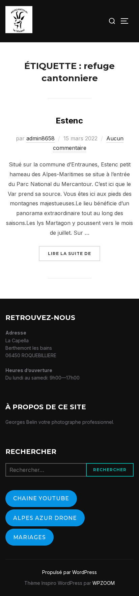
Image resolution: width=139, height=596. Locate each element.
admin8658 (40, 138)
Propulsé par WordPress (69, 572)
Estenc (69, 120)
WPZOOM (103, 583)
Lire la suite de (74, 253)
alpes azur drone (45, 518)
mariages (29, 537)
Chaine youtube (41, 498)
